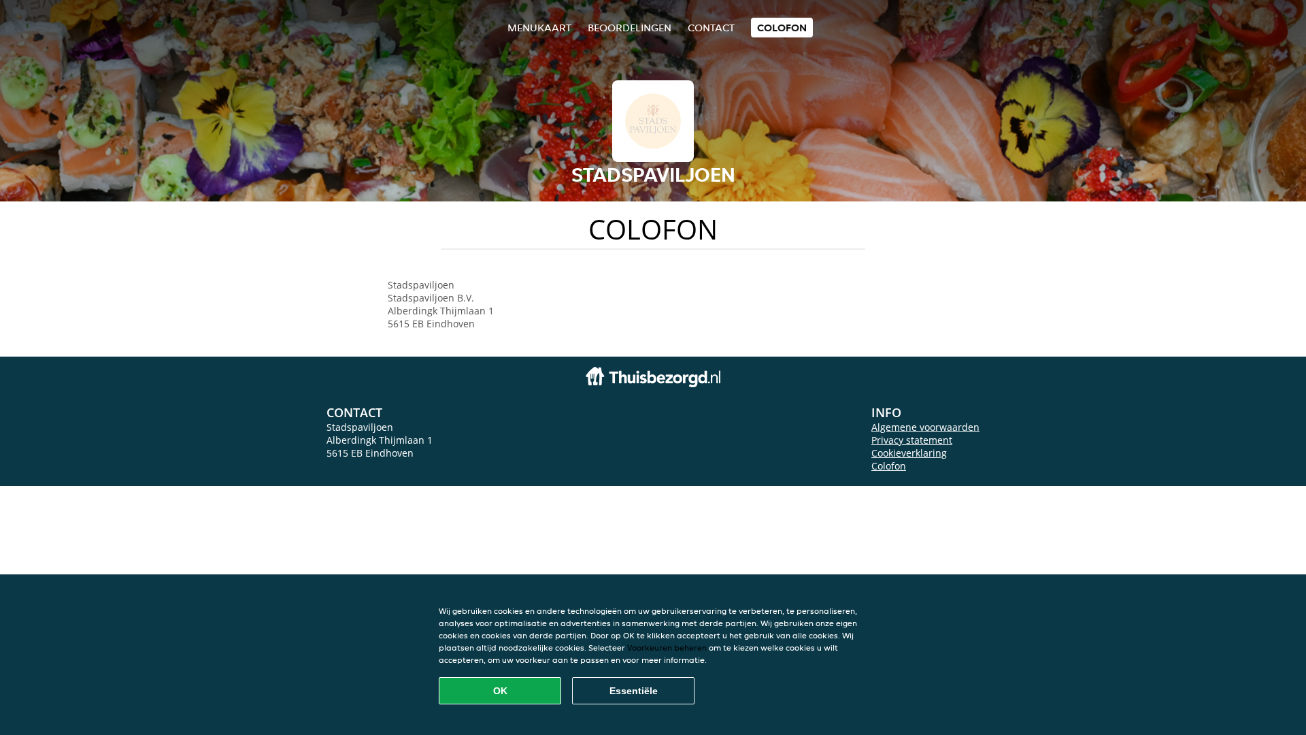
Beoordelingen (629, 27)
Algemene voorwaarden (925, 427)
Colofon (888, 465)
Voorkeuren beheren (667, 647)
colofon (782, 27)
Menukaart (539, 27)
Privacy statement (911, 440)
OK (500, 690)
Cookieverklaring (909, 452)
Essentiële (633, 690)
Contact (711, 27)
